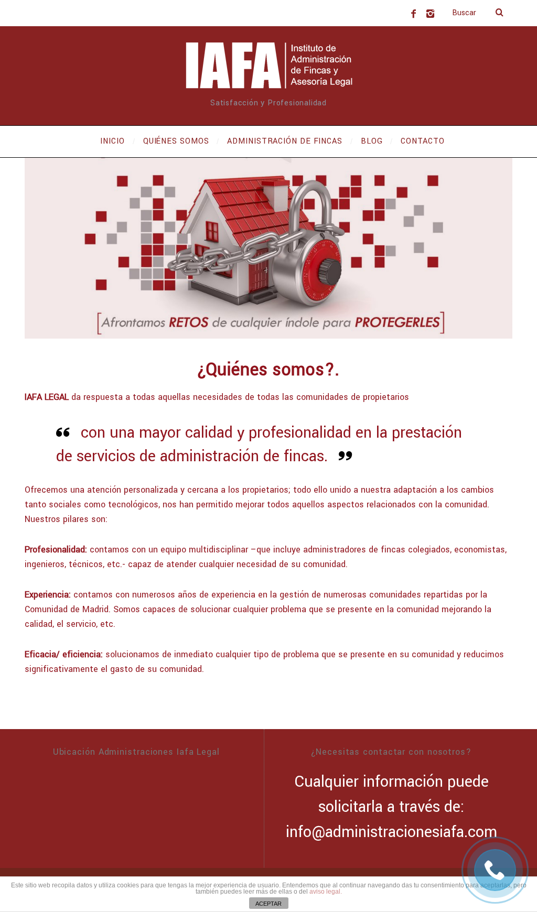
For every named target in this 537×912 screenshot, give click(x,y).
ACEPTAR (268, 903)
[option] (268, 248)
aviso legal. (325, 891)
